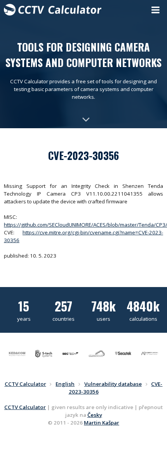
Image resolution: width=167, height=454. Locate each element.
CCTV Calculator (25, 407)
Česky (94, 414)
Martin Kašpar (101, 422)
